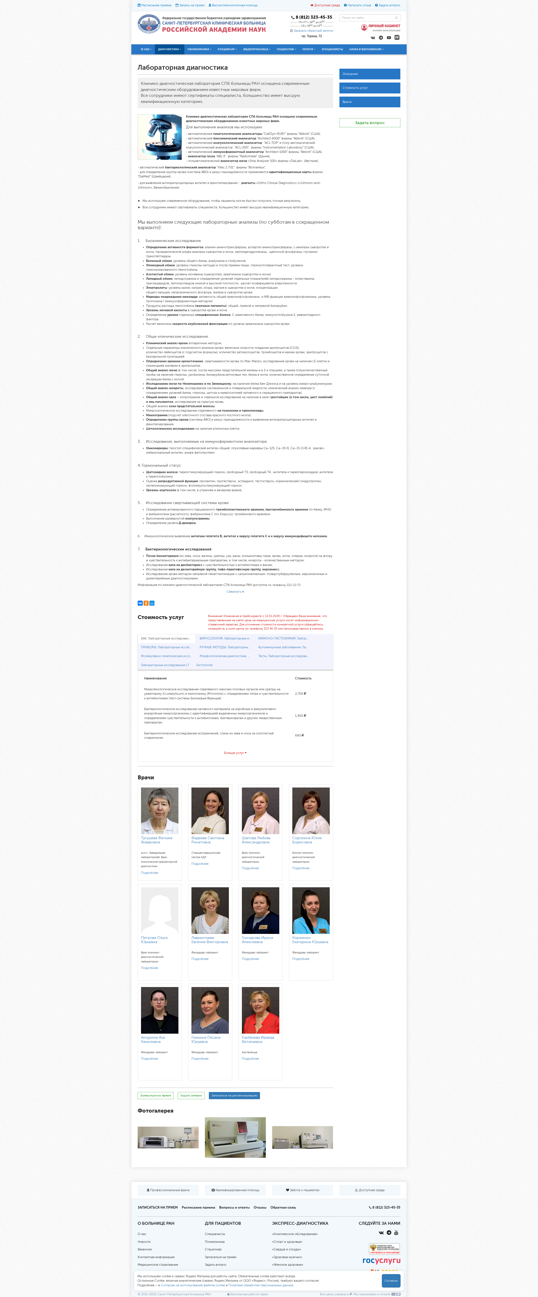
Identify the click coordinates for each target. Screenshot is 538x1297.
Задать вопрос (389, 5)
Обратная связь (283, 1207)
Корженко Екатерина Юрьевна (310, 940)
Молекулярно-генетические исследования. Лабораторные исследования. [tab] (168, 656)
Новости (144, 1241)
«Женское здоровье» (287, 1264)
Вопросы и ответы (234, 1207)
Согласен (391, 1280)
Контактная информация (156, 1257)
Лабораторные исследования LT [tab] (165, 665)
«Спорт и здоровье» (287, 1241)
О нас (142, 1234)
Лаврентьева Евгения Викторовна (209, 940)
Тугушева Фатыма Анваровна (156, 840)
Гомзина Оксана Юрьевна (205, 1040)
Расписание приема (156, 5)
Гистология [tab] (204, 665)
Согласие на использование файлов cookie (193, 1285)
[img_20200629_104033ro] (168, 1137)
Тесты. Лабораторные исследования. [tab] (285, 656)
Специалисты (332, 49)
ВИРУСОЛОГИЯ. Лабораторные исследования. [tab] (227, 638)
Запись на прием (192, 5)
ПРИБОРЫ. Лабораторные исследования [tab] (168, 647)
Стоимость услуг (355, 87)
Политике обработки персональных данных (260, 1285)
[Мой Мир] (151, 603)
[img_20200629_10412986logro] (302, 1137)
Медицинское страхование (158, 1264)
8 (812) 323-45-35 (386, 1207)
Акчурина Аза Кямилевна (153, 1040)
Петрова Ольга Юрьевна (154, 940)
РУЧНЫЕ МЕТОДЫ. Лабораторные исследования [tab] (227, 647)
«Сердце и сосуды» (286, 1249)
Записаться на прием (155, 1095)
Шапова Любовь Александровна (256, 840)
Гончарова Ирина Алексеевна (257, 940)
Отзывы (260, 1207)
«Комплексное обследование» (295, 1234)
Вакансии (145, 1249)
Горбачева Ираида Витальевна (258, 1040)
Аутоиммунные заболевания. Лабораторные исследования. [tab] (285, 647)
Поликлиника (215, 1241)
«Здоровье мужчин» (287, 1257)
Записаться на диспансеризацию (234, 1095)
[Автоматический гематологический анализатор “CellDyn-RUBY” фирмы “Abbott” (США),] (235, 1137)
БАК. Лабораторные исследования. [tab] (167, 638)
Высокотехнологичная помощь (235, 5)
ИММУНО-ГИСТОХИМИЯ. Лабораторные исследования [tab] (285, 638)
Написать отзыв (359, 5)
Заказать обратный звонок (313, 30)
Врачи (347, 102)
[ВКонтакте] (140, 603)
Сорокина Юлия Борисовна (307, 840)
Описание (350, 74)
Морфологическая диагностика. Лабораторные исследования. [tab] (227, 656)
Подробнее (149, 872)
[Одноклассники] (146, 603)
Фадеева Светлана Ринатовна (207, 840)
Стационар (213, 1249)
